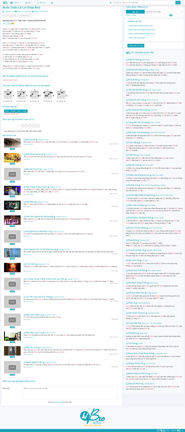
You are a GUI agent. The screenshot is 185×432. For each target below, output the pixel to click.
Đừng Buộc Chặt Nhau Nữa (140, 353)
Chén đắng (133, 142)
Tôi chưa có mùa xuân (138, 110)
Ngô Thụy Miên (147, 165)
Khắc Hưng (154, 283)
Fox (28, 254)
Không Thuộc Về (135, 363)
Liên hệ (173, 430)
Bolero (29, 206)
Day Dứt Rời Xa (135, 383)
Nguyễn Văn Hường (41, 11)
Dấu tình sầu (133, 165)
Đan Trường (8, 23)
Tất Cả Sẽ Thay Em (136, 313)
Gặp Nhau (30, 202)
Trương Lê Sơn (146, 143)
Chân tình (132, 155)
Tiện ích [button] (42, 3)
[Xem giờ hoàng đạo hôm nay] (158, 430)
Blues (28, 174)
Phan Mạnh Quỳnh (154, 270)
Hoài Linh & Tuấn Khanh (164, 195)
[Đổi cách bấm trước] (4, 101)
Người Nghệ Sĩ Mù (33, 362)
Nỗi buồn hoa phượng (138, 132)
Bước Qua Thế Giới (136, 270)
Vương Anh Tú (149, 384)
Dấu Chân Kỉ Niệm (136, 205)
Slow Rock (30, 144)
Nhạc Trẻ (20, 11)
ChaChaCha (30, 194)
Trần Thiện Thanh (154, 90)
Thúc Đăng (151, 205)
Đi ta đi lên (133, 80)
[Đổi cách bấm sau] (11, 101)
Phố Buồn (132, 333)
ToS (168, 430)
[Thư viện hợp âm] (179, 430)
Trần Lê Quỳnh (145, 155)
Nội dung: (6, 388)
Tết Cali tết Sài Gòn (136, 90)
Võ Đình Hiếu (150, 363)
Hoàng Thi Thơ (43, 140)
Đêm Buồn (30, 139)
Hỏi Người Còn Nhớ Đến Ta (37, 231)
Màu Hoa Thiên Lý (33, 315)
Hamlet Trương (153, 313)
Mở (136, 12)
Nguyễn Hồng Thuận (154, 250)
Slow (28, 236)
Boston (29, 271)
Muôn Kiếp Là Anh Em (138, 373)
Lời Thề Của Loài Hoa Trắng (38, 297)
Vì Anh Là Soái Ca (136, 250)
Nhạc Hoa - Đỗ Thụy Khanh (152, 323)
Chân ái (131, 303)
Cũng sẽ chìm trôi (136, 100)
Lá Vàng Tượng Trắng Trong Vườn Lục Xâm (45, 279)
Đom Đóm (132, 240)
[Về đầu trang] (182, 430)
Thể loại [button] (16, 3)
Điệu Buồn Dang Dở (34, 154)
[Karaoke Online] (161, 430)
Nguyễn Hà (9, 11)
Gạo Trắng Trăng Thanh (36, 187)
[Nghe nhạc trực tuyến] (164, 430)
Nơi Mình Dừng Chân (137, 283)
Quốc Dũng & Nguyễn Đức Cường (153, 185)
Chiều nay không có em (139, 175)
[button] (53, 2)
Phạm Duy (143, 333)
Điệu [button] (29, 3)
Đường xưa (133, 185)
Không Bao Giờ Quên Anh (139, 217)
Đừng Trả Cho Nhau (137, 228)
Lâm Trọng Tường (155, 228)
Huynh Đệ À (133, 323)
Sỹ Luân (145, 260)
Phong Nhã (144, 80)
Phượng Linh (144, 240)
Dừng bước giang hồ (137, 69)
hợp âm (8, 101)
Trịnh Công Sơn (152, 100)
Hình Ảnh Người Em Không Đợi (39, 216)
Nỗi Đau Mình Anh (136, 293)
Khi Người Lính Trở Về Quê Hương (40, 249)
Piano (19, 111)
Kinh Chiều (30, 264)
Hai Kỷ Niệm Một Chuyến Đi (140, 195)
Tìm (178, 3)
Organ (25, 111)
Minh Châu (146, 60)
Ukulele (13, 111)
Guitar (7, 111)
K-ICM (140, 343)
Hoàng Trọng (154, 70)
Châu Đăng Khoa (144, 303)
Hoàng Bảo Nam (161, 353)
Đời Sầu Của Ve (32, 169)
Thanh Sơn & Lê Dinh (158, 132)
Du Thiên (154, 373)
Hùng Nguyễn (152, 293)
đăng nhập (58, 402)
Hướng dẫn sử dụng (136, 46)
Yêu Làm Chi (134, 260)
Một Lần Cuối (31, 347)
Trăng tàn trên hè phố (138, 122)
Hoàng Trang (158, 218)
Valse (29, 11)
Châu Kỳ (154, 110)
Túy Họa (132, 343)
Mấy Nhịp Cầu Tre (33, 332)
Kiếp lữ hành (134, 59)
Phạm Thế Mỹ (155, 122)
